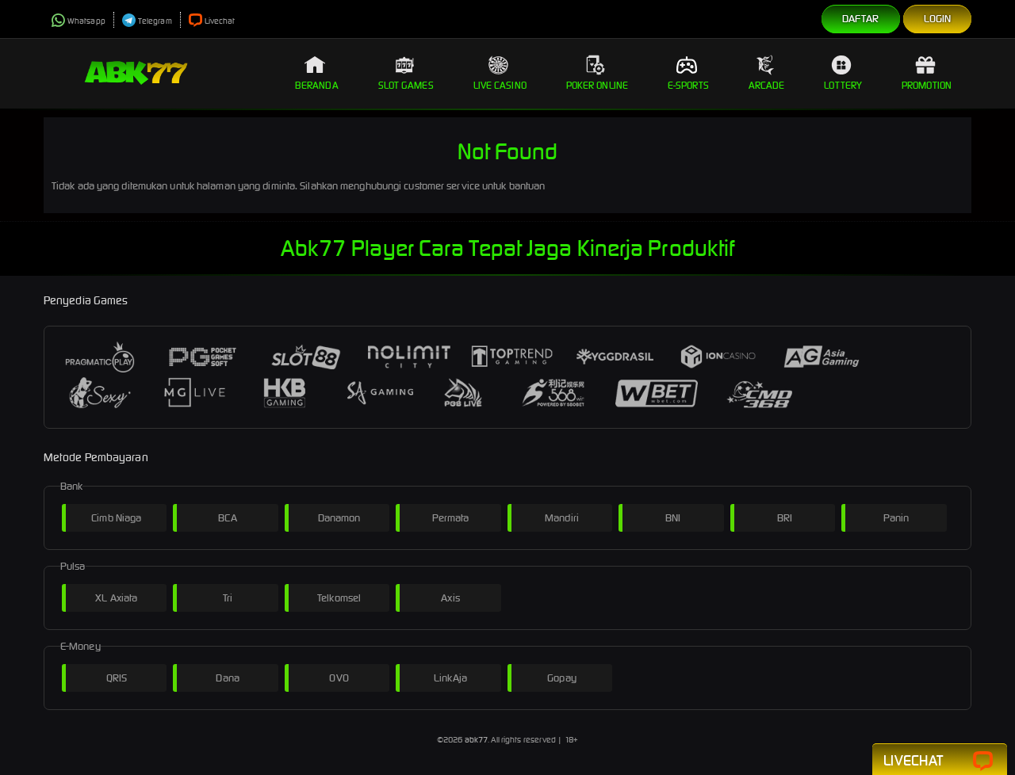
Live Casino (500, 85)
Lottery (843, 85)
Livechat (220, 21)
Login (938, 18)
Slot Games (406, 85)
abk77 (476, 740)
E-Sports (688, 85)
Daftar (860, 18)
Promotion (927, 85)
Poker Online (597, 85)
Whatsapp (86, 21)
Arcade (767, 85)
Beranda (317, 85)
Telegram (155, 21)
